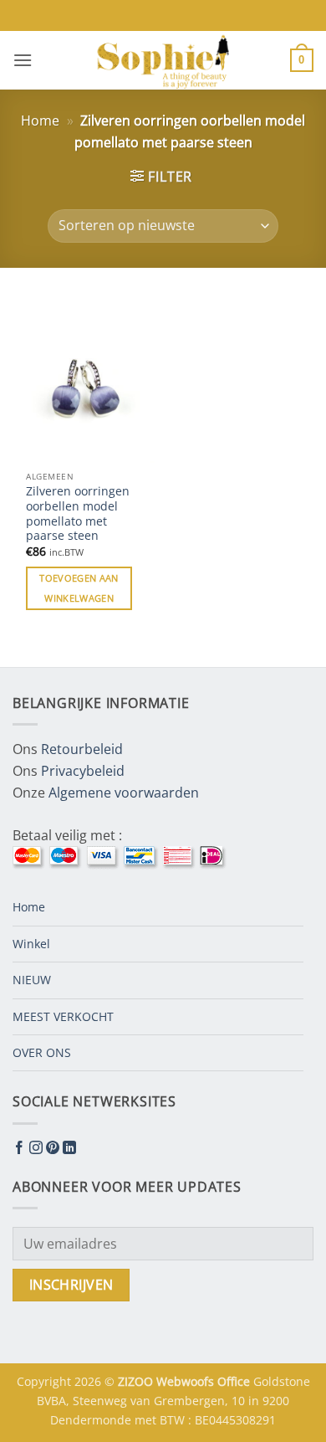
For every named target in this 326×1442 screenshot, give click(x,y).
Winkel (31, 944)
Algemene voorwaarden (123, 792)
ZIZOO (137, 1381)
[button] (23, 59)
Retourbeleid (82, 749)
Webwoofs (186, 1381)
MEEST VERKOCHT (63, 1016)
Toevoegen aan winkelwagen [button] (78, 588)
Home (40, 120)
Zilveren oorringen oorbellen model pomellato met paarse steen (78, 513)
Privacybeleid (83, 771)
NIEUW (32, 980)
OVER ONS (42, 1052)
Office (235, 1381)
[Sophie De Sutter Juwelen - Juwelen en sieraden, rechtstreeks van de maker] (163, 60)
